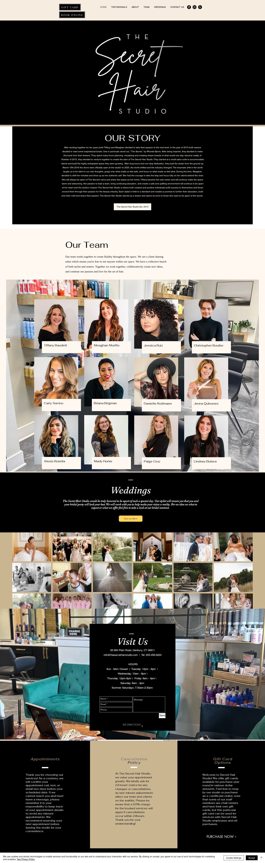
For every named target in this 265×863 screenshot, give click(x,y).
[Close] (261, 858)
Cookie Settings (233, 857)
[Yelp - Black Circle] (200, 7)
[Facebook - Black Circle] (189, 7)
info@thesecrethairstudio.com (121, 654)
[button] (132, 206)
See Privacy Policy (26, 859)
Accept (251, 857)
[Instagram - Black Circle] (194, 7)
